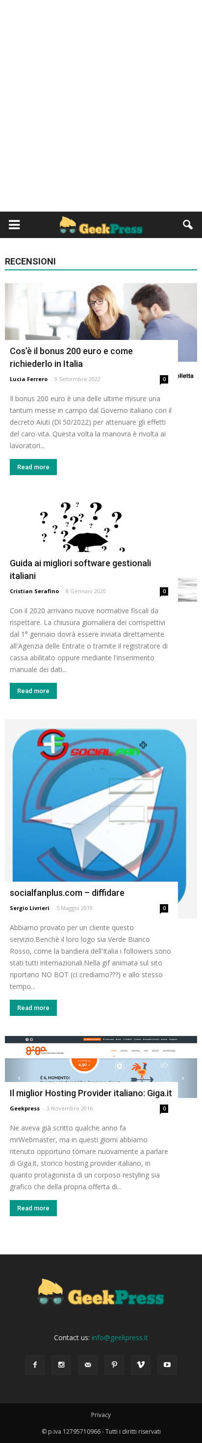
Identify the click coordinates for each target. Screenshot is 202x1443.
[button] (188, 225)
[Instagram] (61, 1365)
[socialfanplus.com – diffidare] (101, 819)
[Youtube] (167, 1365)
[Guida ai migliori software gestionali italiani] (101, 548)
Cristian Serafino (34, 591)
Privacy (101, 1415)
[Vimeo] (141, 1365)
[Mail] (88, 1365)
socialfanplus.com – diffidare (67, 893)
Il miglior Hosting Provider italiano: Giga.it (91, 1093)
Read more (33, 467)
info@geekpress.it (120, 1337)
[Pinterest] (114, 1365)
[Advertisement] (101, 106)
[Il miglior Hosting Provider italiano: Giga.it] (101, 1077)
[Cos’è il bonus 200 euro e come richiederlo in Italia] (101, 336)
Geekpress (25, 1108)
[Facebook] (35, 1365)
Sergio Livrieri (30, 908)
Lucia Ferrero (29, 379)
